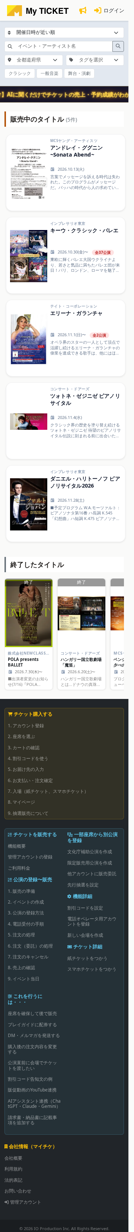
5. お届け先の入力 (26, 769)
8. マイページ (21, 802)
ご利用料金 (19, 868)
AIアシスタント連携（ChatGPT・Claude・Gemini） (34, 1103)
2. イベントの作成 (26, 902)
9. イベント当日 (23, 979)
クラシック (20, 73)
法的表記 (13, 1180)
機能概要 (17, 846)
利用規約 (13, 1169)
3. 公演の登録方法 (26, 913)
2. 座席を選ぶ (21, 736)
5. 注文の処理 (21, 935)
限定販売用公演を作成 (89, 863)
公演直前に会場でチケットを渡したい (32, 1065)
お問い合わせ (17, 1191)
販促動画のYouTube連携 (32, 1090)
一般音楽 (49, 73)
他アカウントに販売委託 (92, 873)
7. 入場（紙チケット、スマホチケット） (48, 791)
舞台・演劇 (79, 73)
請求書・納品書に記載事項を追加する (32, 1120)
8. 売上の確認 (21, 967)
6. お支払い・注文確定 (30, 780)
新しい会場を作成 (85, 935)
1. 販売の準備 (21, 891)
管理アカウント (25, 1202)
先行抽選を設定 (83, 885)
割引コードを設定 (85, 908)
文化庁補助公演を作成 (89, 851)
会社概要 (13, 1158)
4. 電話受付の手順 (26, 924)
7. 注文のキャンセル (28, 957)
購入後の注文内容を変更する (32, 1049)
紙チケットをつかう (87, 958)
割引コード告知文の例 (30, 1079)
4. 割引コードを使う (28, 758)
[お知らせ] (82, 11)
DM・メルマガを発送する (34, 1035)
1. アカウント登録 (26, 725)
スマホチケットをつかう (92, 969)
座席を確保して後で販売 (32, 1013)
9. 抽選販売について (28, 813)
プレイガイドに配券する (32, 1024)
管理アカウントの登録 (30, 857)
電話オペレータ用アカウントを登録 (92, 921)
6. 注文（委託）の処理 (30, 946)
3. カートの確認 (23, 747)
